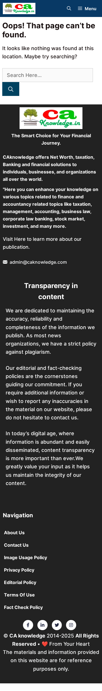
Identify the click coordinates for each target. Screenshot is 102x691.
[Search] (10, 89)
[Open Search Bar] (69, 9)
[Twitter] (28, 625)
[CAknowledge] (19, 8)
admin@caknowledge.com (38, 262)
